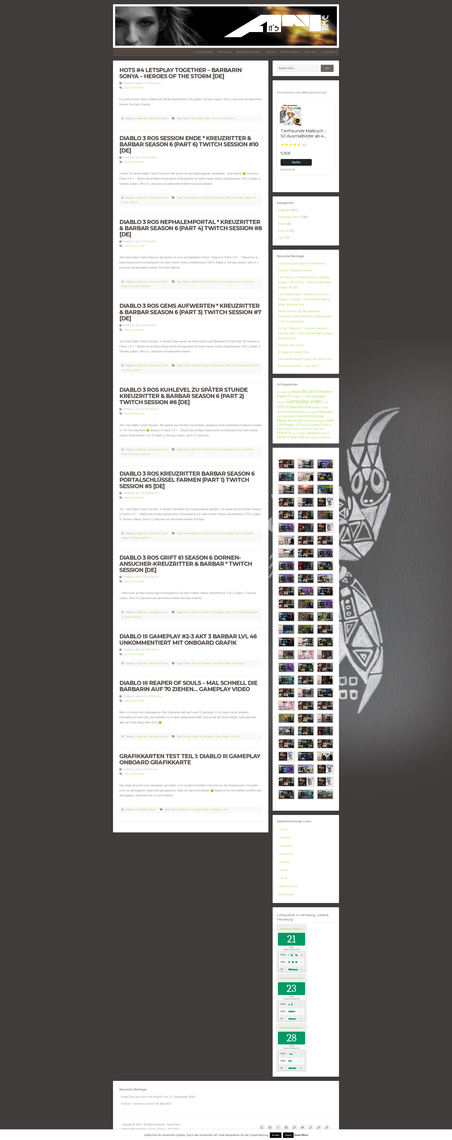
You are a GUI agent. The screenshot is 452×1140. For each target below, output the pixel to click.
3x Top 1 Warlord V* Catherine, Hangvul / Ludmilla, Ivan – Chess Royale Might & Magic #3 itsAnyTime (305, 333)
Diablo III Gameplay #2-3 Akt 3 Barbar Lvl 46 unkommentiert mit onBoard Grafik (188, 639)
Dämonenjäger (316, 396)
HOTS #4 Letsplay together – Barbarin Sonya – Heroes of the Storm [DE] (180, 73)
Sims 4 (325, 425)
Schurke (314, 425)
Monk (306, 420)
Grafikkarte (216, 809)
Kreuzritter (237, 197)
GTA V (282, 407)
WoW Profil (325, 437)
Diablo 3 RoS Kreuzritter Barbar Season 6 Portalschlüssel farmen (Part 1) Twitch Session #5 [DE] (187, 479)
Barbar (187, 118)
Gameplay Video (201, 118)
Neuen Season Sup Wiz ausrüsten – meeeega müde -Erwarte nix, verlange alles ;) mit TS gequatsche (304, 316)
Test (226, 809)
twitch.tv (133, 202)
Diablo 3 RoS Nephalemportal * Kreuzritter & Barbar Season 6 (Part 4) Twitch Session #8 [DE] (190, 228)
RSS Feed (173, 1129)
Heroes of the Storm (223, 118)
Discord (284, 862)
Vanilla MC (314, 433)
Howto (282, 224)
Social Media (289, 52)
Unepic (302, 433)
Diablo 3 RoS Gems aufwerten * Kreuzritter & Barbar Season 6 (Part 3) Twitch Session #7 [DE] (190, 312)
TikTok (283, 878)
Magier (282, 420)
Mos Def (314, 420)
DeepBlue (324, 391)
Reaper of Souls (130, 286)
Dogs (295, 396)
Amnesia (281, 392)
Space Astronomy (285, 429)
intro (279, 416)
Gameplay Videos (247, 52)
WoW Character (312, 437)
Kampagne (238, 663)
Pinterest (285, 837)
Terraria (308, 429)
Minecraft (295, 420)
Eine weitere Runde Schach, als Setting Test (305, 359)
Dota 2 (302, 397)
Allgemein (328, 52)
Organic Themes (156, 1129)
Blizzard (196, 197)
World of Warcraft (290, 437)
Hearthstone (299, 407)
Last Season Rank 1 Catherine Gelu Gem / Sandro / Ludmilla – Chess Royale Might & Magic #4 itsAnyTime (304, 299)
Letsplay (317, 416)
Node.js (322, 420)
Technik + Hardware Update (295, 270)
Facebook (286, 854)
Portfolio (225, 52)
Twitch (283, 829)
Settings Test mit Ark (291, 345)
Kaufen (296, 162)
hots (307, 412)
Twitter (283, 870)
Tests (281, 237)
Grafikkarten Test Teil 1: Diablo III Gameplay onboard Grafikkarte (189, 759)
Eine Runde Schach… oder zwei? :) (299, 366)
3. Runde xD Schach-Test (293, 352)
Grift (234, 365)
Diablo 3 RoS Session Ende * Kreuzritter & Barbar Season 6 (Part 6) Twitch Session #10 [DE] (188, 144)
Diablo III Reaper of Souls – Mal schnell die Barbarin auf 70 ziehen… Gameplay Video (188, 685)
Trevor (321, 429)
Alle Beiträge (204, 52)
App (289, 392)
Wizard (325, 433)
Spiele (270, 52)
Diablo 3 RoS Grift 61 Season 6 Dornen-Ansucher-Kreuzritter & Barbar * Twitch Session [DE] (185, 563)
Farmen (217, 281)
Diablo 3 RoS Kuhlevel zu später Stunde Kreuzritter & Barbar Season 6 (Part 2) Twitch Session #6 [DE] (183, 396)
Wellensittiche (288, 886)
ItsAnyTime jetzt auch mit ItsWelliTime (301, 263)
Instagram (325, 412)
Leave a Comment (134, 87)
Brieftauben (286, 894)
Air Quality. (295, 929)
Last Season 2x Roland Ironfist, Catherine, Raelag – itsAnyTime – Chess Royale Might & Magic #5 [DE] (304, 282)
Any (158, 83)
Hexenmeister (294, 412)
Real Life (310, 52)
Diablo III (206, 197)
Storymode (299, 429)
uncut (295, 433)
